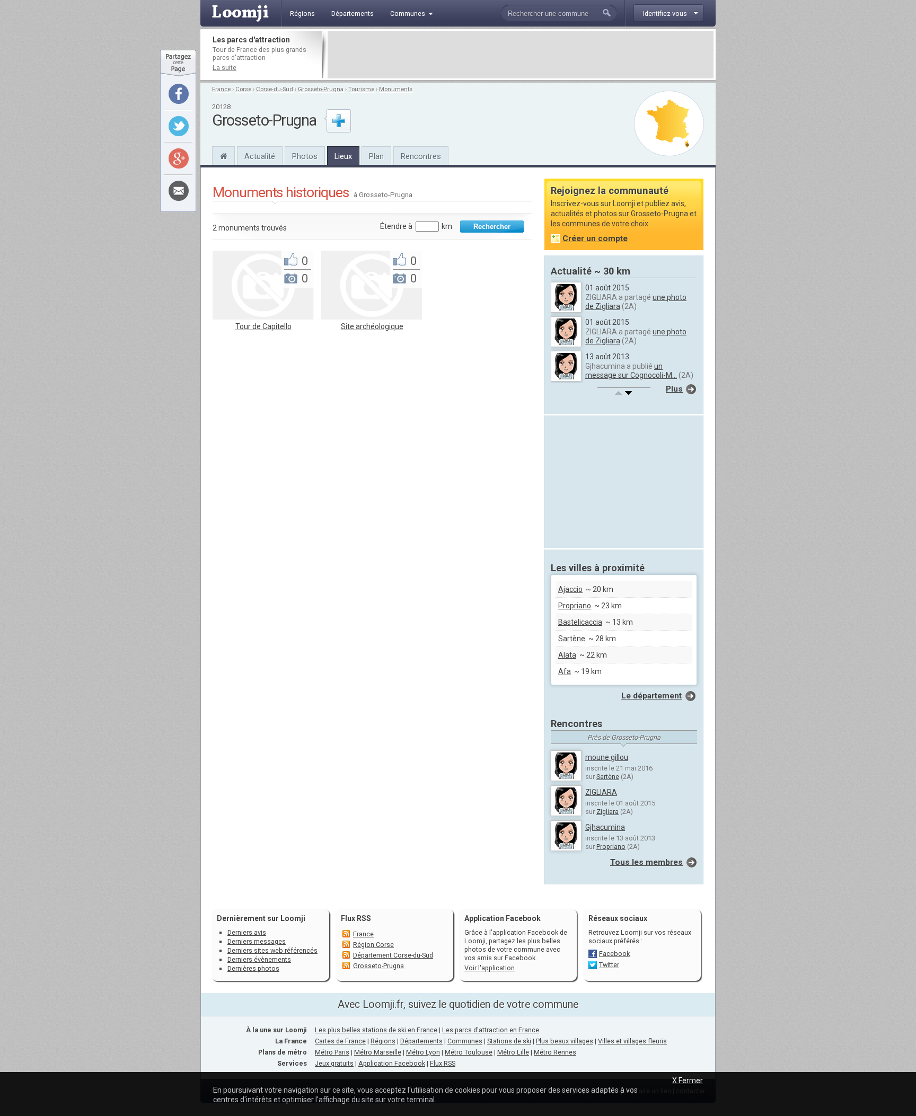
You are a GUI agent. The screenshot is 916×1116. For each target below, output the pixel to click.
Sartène (571, 638)
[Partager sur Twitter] (179, 126)
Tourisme (361, 89)
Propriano (574, 605)
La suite (224, 68)
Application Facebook (391, 1063)
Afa (564, 671)
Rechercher (491, 227)
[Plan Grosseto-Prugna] (669, 123)
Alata (567, 655)
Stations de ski (509, 1041)
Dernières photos (253, 968)
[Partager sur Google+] (179, 158)
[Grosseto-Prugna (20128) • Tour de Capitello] (263, 317)
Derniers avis (246, 932)
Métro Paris (332, 1052)
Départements (421, 1041)
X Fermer (687, 1080)
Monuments (395, 89)
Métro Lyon (423, 1052)
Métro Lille (513, 1052)
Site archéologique (372, 326)
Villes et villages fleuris (632, 1041)
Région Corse (373, 945)
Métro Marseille (377, 1052)
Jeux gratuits (334, 1063)
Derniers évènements (259, 959)
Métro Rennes (555, 1052)
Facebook (614, 954)
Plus (674, 389)
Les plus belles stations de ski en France (376, 1030)
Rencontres (421, 156)
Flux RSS (356, 918)
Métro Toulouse (468, 1052)
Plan (376, 156)
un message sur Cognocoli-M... (631, 370)
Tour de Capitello (263, 326)
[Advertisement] (521, 54)
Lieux (343, 156)
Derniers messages (256, 941)
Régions (383, 1041)
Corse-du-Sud (274, 89)
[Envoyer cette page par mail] (179, 191)
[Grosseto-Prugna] (223, 155)
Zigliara (607, 812)
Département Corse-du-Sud (393, 955)
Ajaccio (570, 589)
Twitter (609, 965)
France (221, 89)
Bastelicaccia (580, 622)
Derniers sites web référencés (272, 950)
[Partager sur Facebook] (179, 94)
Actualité (259, 156)
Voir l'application (489, 968)
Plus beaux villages (564, 1041)
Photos (305, 156)
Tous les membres (646, 862)
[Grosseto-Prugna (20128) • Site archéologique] (371, 317)
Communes (464, 1041)
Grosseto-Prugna (321, 89)
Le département (651, 696)
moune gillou (606, 757)
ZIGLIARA (601, 792)
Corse (243, 89)
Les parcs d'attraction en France (490, 1030)
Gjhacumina (605, 827)
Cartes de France (340, 1041)
